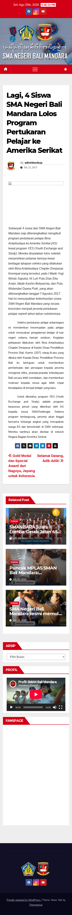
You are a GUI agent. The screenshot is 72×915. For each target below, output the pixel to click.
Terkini (14, 521)
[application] (36, 694)
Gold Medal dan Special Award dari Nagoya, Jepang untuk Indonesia (21, 466)
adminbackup (33, 162)
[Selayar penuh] (60, 707)
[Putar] (11, 707)
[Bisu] (54, 707)
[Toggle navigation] (35, 69)
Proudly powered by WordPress (24, 900)
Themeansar (35, 904)
